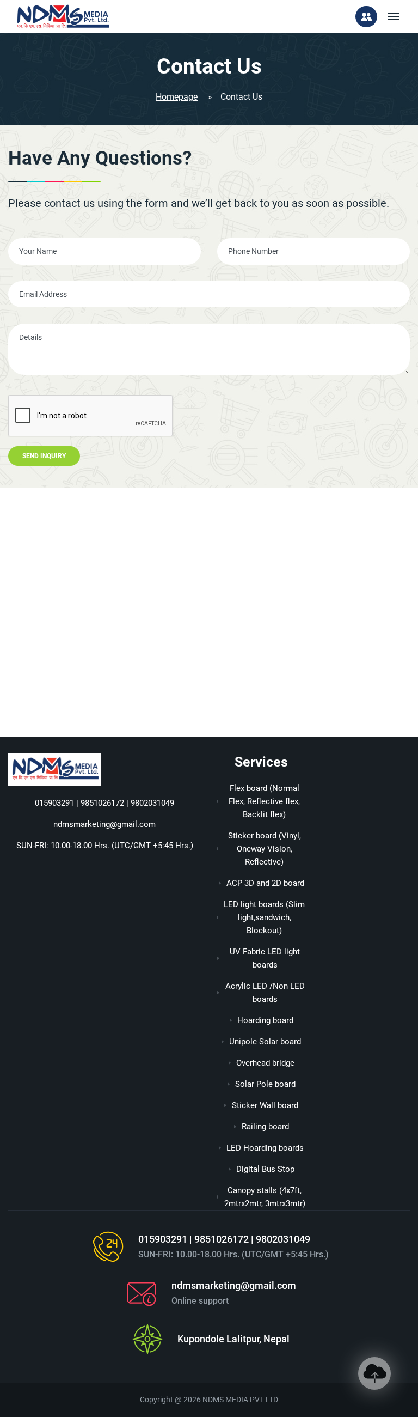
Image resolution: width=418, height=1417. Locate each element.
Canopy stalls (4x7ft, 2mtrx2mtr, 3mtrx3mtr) (264, 1196)
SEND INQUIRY (44, 456)
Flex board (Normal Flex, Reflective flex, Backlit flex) (264, 801)
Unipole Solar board (265, 1042)
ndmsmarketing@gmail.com (104, 824)
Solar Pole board (265, 1084)
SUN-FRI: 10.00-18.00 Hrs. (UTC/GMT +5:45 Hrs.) (104, 845)
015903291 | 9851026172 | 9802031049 (104, 803)
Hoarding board (265, 1020)
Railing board (265, 1127)
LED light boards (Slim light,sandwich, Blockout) (264, 917)
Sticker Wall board (265, 1105)
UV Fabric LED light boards (265, 958)
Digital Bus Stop (265, 1169)
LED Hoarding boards (265, 1148)
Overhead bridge (265, 1063)
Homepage (177, 97)
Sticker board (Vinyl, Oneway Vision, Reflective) (264, 849)
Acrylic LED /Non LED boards (265, 992)
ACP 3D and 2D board (265, 883)
